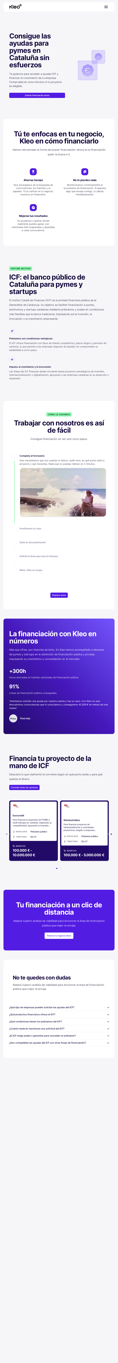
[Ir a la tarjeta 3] (61, 868)
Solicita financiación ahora (37, 95)
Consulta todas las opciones (24, 787)
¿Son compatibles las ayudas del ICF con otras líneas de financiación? (59, 1043)
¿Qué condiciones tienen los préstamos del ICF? (59, 1022)
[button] (59, 489)
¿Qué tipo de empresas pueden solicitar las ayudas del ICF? (59, 1008)
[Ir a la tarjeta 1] (56, 868)
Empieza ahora (59, 595)
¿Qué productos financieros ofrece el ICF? (59, 1015)
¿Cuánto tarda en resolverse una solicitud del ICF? (59, 1029)
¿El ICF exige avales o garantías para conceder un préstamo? (59, 1036)
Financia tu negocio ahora (59, 935)
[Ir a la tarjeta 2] (59, 868)
